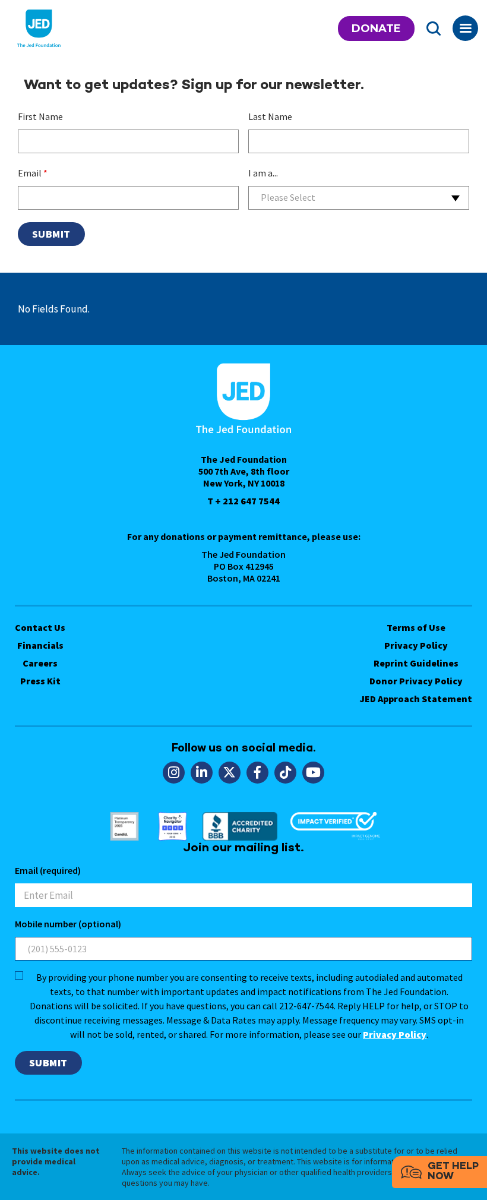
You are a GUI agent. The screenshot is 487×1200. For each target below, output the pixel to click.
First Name (40, 116)
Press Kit (40, 681)
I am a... (263, 173)
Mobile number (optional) (68, 924)
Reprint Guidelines (416, 663)
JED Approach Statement (416, 699)
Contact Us (40, 627)
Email (33, 173)
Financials (40, 645)
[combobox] (358, 198)
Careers (40, 663)
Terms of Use (416, 627)
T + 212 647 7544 (243, 501)
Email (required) (48, 870)
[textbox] (359, 197)
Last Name (270, 116)
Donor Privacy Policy (416, 681)
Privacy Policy (416, 645)
